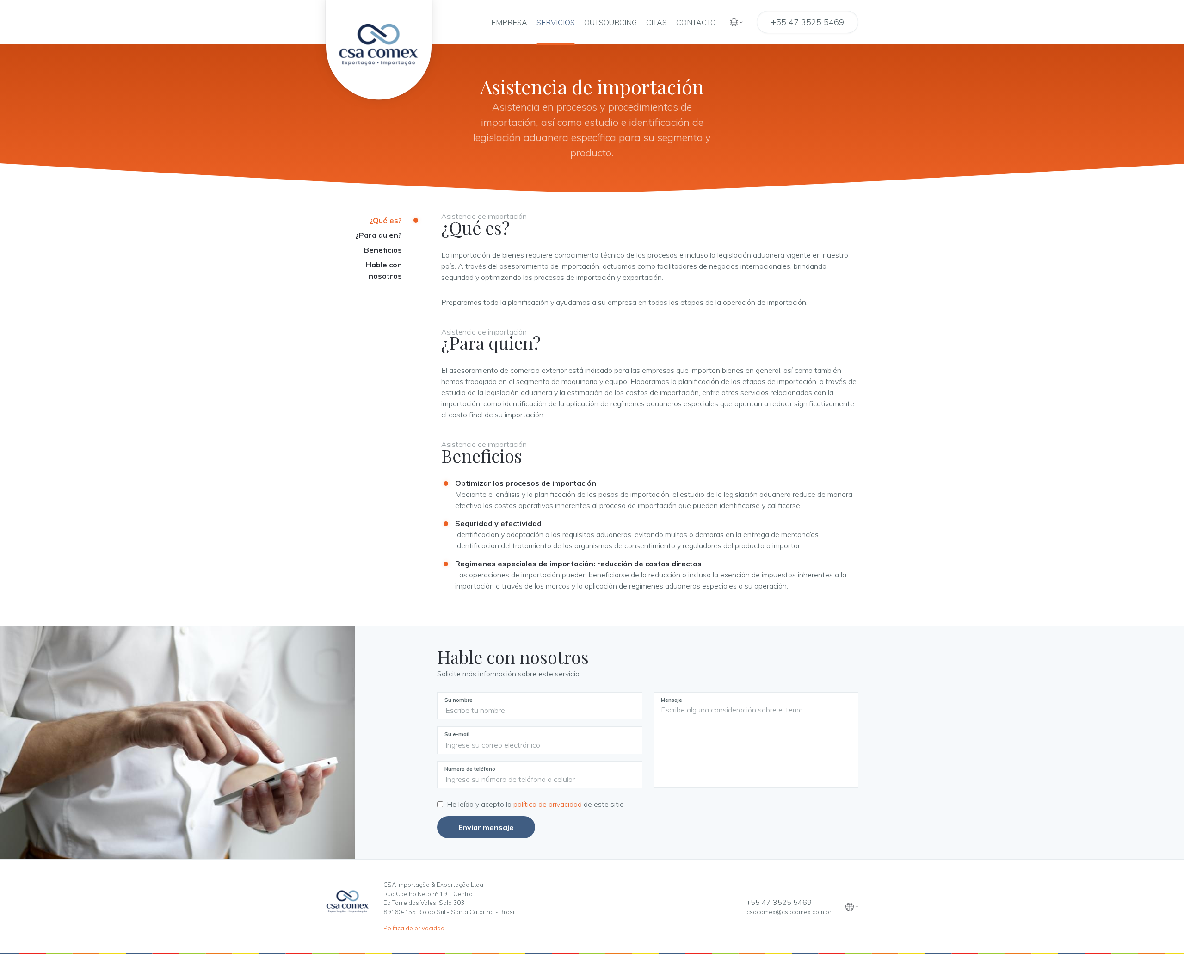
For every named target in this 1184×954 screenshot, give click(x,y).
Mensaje (671, 700)
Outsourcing (610, 22)
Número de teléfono (469, 769)
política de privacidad (548, 804)
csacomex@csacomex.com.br (789, 912)
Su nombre (458, 700)
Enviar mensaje (486, 827)
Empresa (509, 22)
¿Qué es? (386, 220)
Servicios (555, 22)
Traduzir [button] (736, 22)
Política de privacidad (413, 928)
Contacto (696, 22)
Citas (656, 22)
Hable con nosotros (384, 270)
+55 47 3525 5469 (807, 22)
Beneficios (383, 249)
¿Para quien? (378, 235)
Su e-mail (456, 734)
